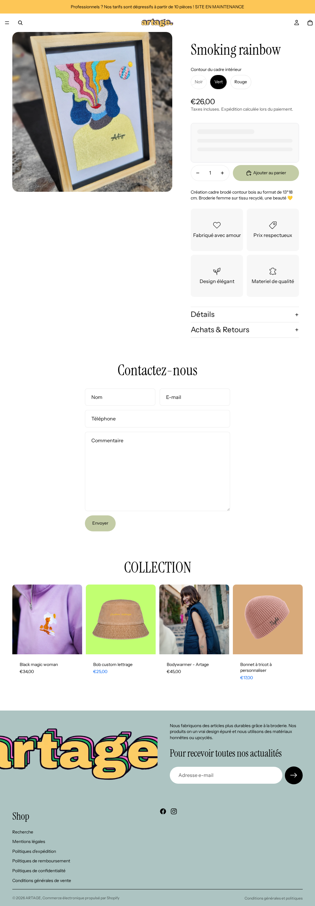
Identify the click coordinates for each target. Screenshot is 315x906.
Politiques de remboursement (41, 861)
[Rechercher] (20, 23)
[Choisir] (72, 644)
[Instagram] (173, 811)
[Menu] (7, 23)
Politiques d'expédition (34, 851)
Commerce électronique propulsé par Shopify (80, 898)
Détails (202, 314)
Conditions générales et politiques (274, 898)
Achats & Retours (220, 329)
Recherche (22, 831)
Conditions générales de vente (41, 880)
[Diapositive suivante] (149, 619)
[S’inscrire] (294, 775)
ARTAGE (33, 898)
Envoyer (100, 523)
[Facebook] (163, 811)
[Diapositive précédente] (92, 619)
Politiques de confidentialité (39, 870)
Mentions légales (28, 841)
